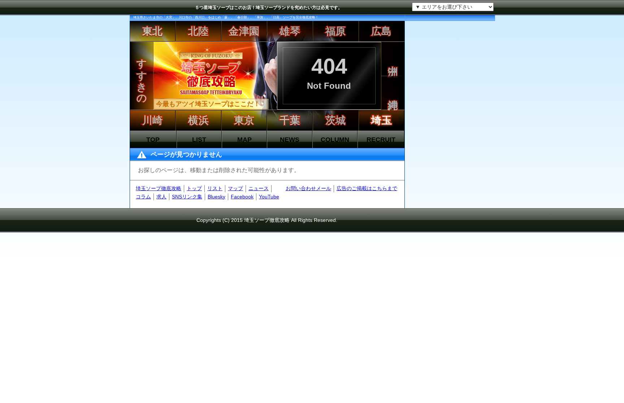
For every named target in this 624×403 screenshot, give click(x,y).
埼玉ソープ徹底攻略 (158, 188)
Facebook (242, 197)
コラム (143, 197)
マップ (235, 188)
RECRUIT (381, 139)
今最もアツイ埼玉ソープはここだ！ (208, 104)
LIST (199, 139)
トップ (194, 188)
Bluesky (216, 197)
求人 (161, 197)
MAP (244, 139)
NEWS (289, 139)
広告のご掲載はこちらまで (367, 188)
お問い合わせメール (308, 188)
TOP (153, 139)
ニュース (258, 188)
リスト (214, 188)
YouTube (269, 197)
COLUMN (335, 139)
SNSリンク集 (187, 197)
